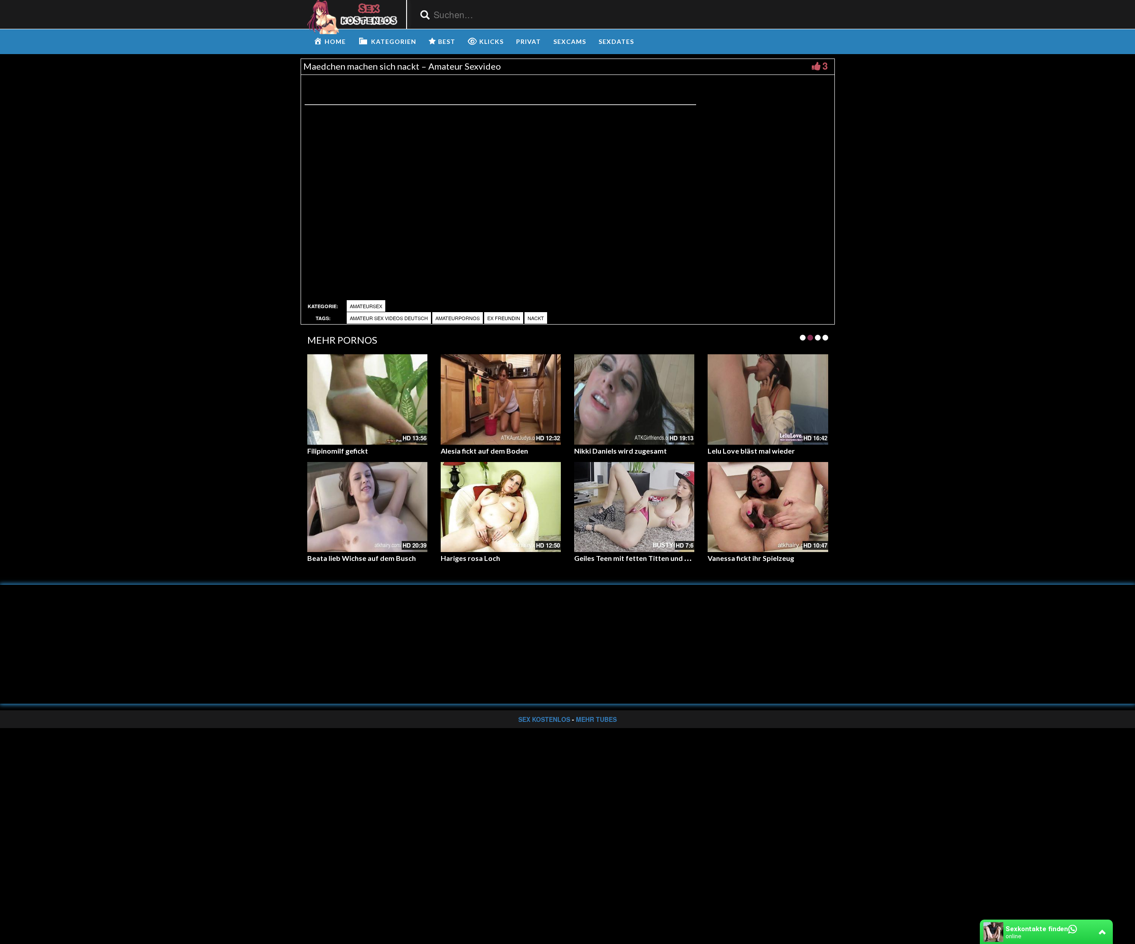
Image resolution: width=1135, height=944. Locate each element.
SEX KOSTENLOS (544, 719)
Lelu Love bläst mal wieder (751, 451)
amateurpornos (457, 317)
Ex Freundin (503, 317)
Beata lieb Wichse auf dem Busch (361, 558)
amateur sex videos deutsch (389, 317)
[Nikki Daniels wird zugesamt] (634, 399)
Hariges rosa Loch (470, 558)
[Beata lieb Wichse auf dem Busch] (367, 507)
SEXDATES (616, 41)
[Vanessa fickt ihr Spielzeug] (768, 507)
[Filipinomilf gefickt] (367, 399)
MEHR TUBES (596, 719)
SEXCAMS (569, 41)
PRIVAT (528, 41)
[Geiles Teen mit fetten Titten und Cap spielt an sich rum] (634, 507)
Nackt (536, 317)
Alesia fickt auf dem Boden (484, 451)
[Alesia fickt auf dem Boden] (501, 399)
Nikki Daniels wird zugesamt (620, 451)
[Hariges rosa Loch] (501, 507)
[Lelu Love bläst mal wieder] (768, 399)
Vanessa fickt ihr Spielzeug (751, 558)
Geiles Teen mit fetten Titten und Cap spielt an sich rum (664, 558)
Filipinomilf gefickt (337, 451)
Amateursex (366, 305)
